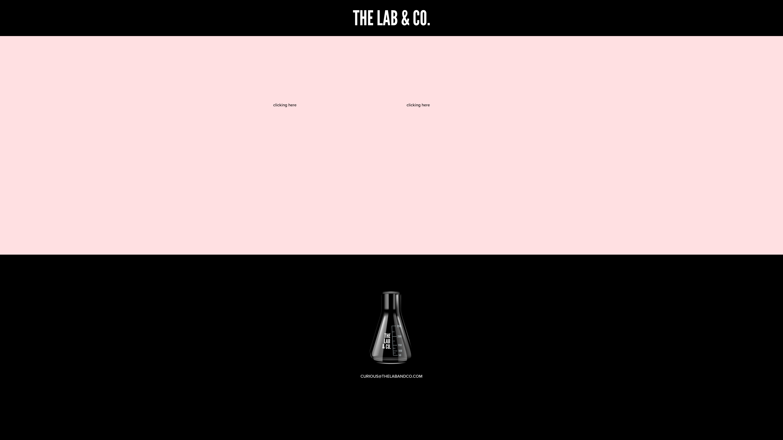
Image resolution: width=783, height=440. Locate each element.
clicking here (284, 105)
